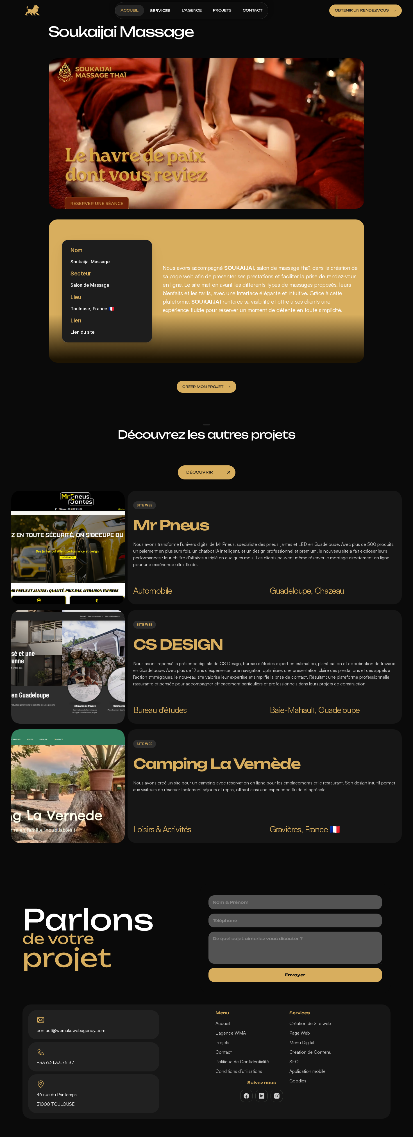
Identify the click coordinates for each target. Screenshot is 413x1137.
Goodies (297, 1081)
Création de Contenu (310, 1052)
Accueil (222, 1023)
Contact (223, 1052)
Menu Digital (301, 1042)
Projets (222, 1042)
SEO (294, 1061)
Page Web (299, 1033)
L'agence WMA (230, 1033)
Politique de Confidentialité (242, 1061)
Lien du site (83, 332)
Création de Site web (310, 1023)
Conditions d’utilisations (238, 1071)
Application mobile (307, 1071)
